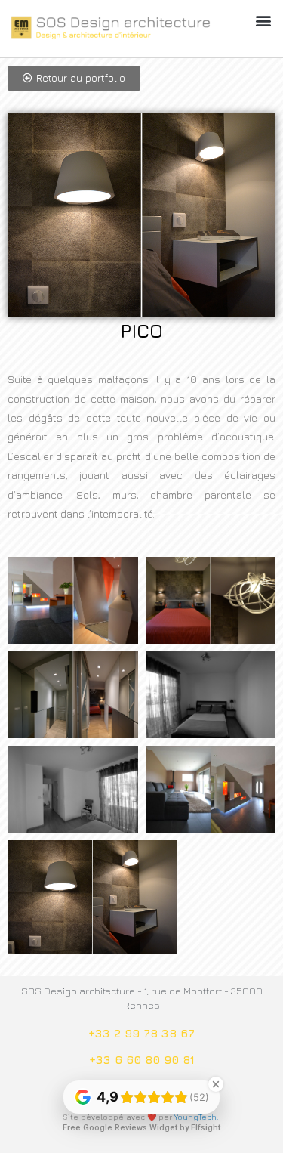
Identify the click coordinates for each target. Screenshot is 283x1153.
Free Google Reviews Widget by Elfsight (141, 1128)
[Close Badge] (215, 1084)
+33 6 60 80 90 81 (142, 1059)
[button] (263, 20)
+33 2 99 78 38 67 (141, 1033)
